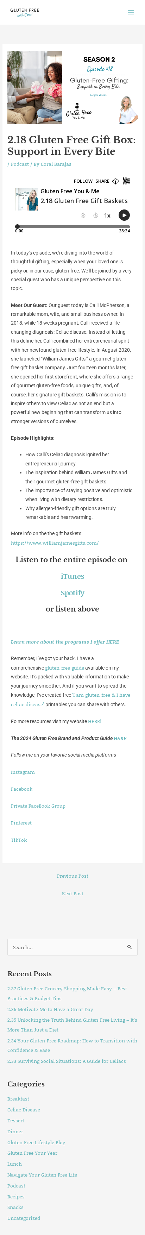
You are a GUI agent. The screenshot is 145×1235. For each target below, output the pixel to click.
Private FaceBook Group (38, 805)
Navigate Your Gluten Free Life (42, 1174)
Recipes (16, 1196)
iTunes (72, 576)
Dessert (15, 1120)
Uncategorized (23, 1218)
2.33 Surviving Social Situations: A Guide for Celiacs (66, 1061)
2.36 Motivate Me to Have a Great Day (50, 1009)
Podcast (20, 164)
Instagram (23, 772)
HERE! (94, 721)
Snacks (15, 1207)
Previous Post (72, 875)
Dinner (15, 1131)
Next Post (72, 893)
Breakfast (18, 1098)
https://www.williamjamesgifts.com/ (55, 542)
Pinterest (21, 822)
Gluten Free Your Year (32, 1152)
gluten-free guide (64, 667)
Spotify (72, 592)
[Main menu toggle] (131, 12)
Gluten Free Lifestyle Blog (36, 1142)
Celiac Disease (23, 1109)
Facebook (21, 788)
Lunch (14, 1163)
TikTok (19, 840)
